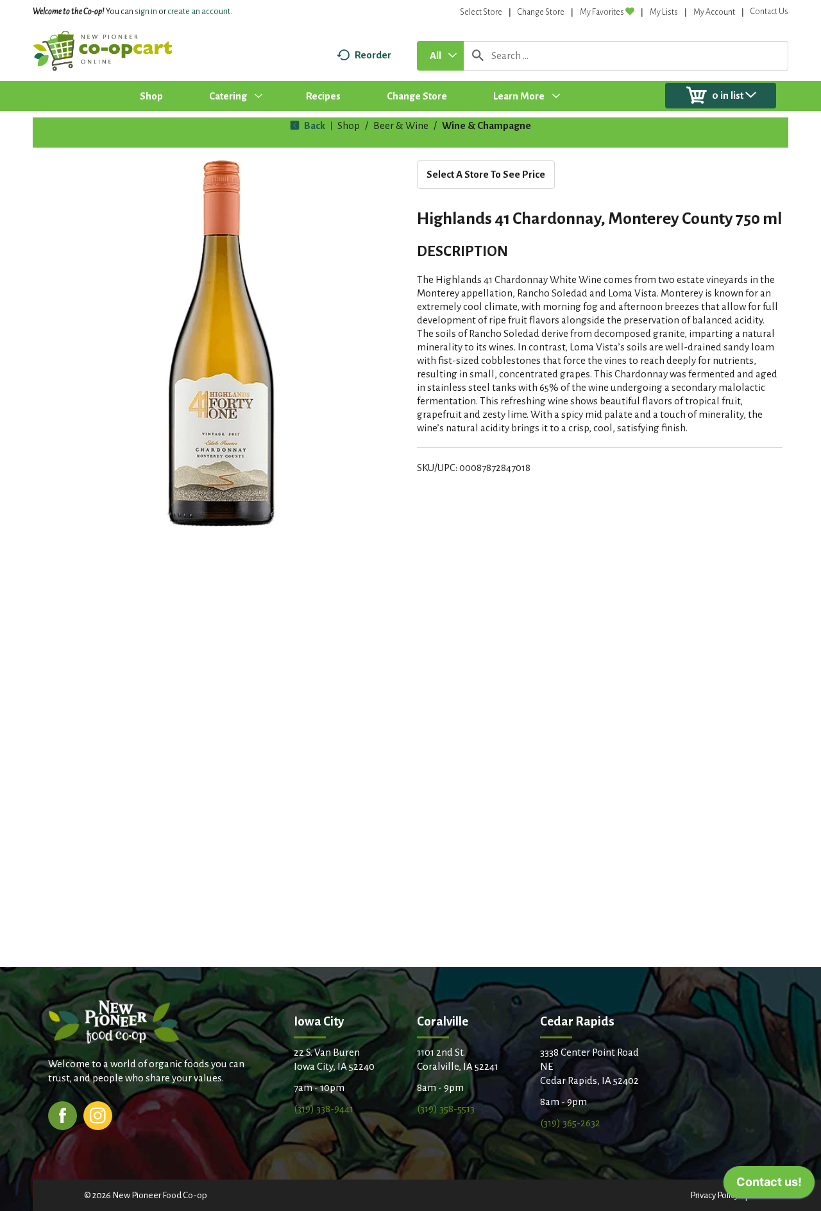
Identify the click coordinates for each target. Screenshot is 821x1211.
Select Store (481, 12)
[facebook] (62, 1114)
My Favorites (602, 12)
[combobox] (440, 56)
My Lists (664, 12)
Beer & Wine (400, 125)
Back (313, 125)
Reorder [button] (373, 54)
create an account (198, 11)
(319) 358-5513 (446, 1108)
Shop (348, 125)
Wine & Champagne (486, 125)
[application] (769, 1185)
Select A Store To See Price (486, 174)
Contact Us (769, 11)
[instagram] (97, 1114)
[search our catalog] (478, 56)
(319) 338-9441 (323, 1108)
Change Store (541, 12)
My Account (714, 12)
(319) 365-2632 (570, 1122)
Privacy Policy (714, 1195)
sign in (146, 11)
